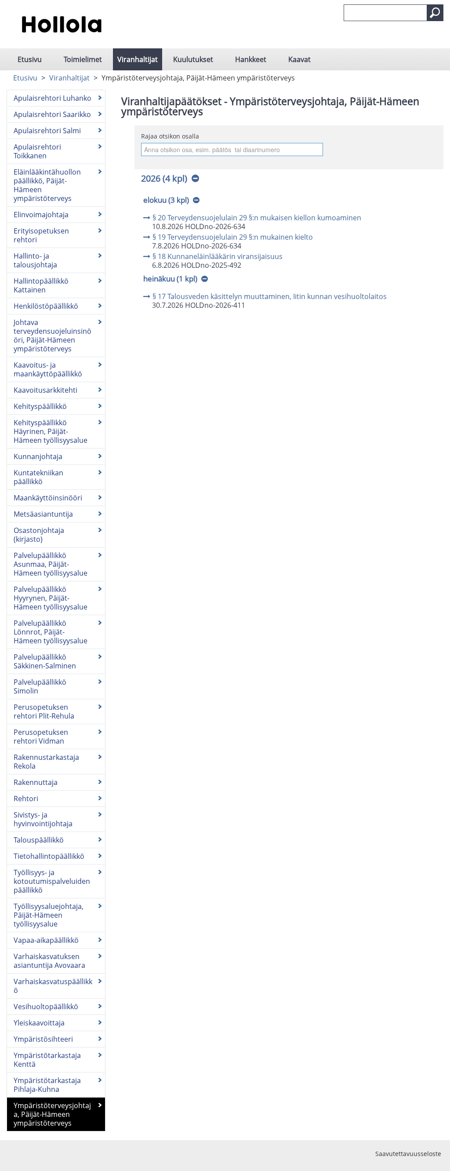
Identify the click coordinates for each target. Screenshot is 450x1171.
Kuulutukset (193, 59)
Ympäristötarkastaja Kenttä (47, 1060)
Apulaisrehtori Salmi (47, 130)
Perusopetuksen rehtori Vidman (41, 736)
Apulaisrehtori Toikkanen (37, 151)
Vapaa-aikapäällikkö (46, 940)
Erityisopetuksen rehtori (41, 235)
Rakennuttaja (36, 782)
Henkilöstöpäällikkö (46, 306)
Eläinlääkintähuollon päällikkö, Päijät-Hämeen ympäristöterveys (47, 185)
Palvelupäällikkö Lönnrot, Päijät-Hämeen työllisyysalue (50, 632)
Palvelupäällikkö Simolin (40, 686)
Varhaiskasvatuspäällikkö (53, 986)
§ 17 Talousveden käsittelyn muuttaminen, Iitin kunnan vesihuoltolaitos (269, 296)
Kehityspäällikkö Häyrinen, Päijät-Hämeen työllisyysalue (50, 431)
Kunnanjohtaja (38, 456)
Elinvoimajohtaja (41, 214)
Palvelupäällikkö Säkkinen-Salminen (45, 661)
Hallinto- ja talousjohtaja (35, 260)
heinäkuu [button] (170, 279)
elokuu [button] (166, 200)
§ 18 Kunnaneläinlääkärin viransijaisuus (217, 256)
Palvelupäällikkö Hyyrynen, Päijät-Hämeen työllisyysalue (50, 598)
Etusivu (30, 59)
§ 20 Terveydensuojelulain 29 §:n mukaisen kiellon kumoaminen (256, 218)
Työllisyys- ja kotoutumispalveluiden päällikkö (52, 881)
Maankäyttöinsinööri (48, 498)
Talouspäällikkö (39, 840)
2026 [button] (164, 178)
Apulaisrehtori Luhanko (52, 98)
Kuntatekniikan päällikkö (38, 477)
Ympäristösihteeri (43, 1039)
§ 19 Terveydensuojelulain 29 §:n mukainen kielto (232, 237)
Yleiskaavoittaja (39, 1023)
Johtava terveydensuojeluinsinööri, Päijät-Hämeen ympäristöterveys (52, 335)
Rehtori (26, 798)
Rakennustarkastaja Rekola (46, 761)
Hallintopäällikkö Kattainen (41, 285)
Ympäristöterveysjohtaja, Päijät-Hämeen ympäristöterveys (52, 1114)
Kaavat (299, 59)
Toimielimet (83, 59)
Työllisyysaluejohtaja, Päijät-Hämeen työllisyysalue (48, 915)
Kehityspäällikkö (40, 406)
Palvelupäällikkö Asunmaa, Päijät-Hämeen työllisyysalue (50, 564)
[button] (435, 12)
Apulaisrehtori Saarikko (52, 114)
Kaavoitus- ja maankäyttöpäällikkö (48, 369)
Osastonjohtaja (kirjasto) (39, 534)
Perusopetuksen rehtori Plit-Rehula (44, 711)
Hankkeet (250, 59)
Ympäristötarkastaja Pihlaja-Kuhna (47, 1085)
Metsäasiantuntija (43, 514)
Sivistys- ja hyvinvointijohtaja (43, 819)
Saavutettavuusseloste (408, 1153)
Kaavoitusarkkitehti (45, 390)
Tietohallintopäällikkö (49, 856)
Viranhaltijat (137, 59)
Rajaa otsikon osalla (170, 136)
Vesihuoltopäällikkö (46, 1006)
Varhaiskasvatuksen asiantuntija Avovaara (49, 961)
